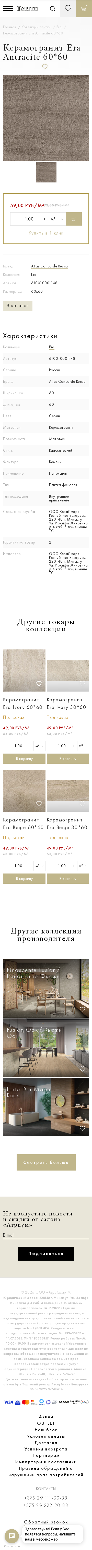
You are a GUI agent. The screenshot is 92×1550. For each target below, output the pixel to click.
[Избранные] (68, 8)
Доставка (46, 1442)
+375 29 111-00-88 (46, 1498)
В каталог (18, 305)
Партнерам (46, 1455)
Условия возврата (46, 1449)
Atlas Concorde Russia (49, 266)
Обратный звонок (46, 1522)
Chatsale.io (11, 1546)
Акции (46, 1417)
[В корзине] (84, 8)
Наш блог (46, 1430)
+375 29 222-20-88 (46, 1505)
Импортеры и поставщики (46, 1462)
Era (34, 274)
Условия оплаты (46, 1436)
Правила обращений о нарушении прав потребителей (46, 1472)
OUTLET (46, 1423)
